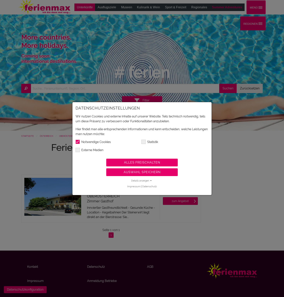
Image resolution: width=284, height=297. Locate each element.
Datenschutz (149, 186)
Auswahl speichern (142, 172)
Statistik (152, 142)
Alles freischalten (142, 162)
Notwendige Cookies (96, 142)
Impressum (133, 186)
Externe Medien (92, 150)
